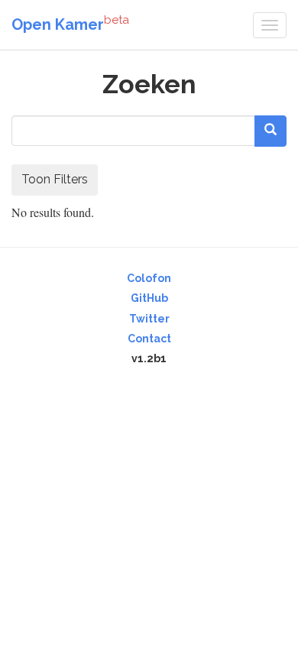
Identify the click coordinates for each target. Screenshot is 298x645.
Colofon (149, 278)
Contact (149, 338)
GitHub (149, 298)
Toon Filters (54, 179)
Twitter (149, 319)
